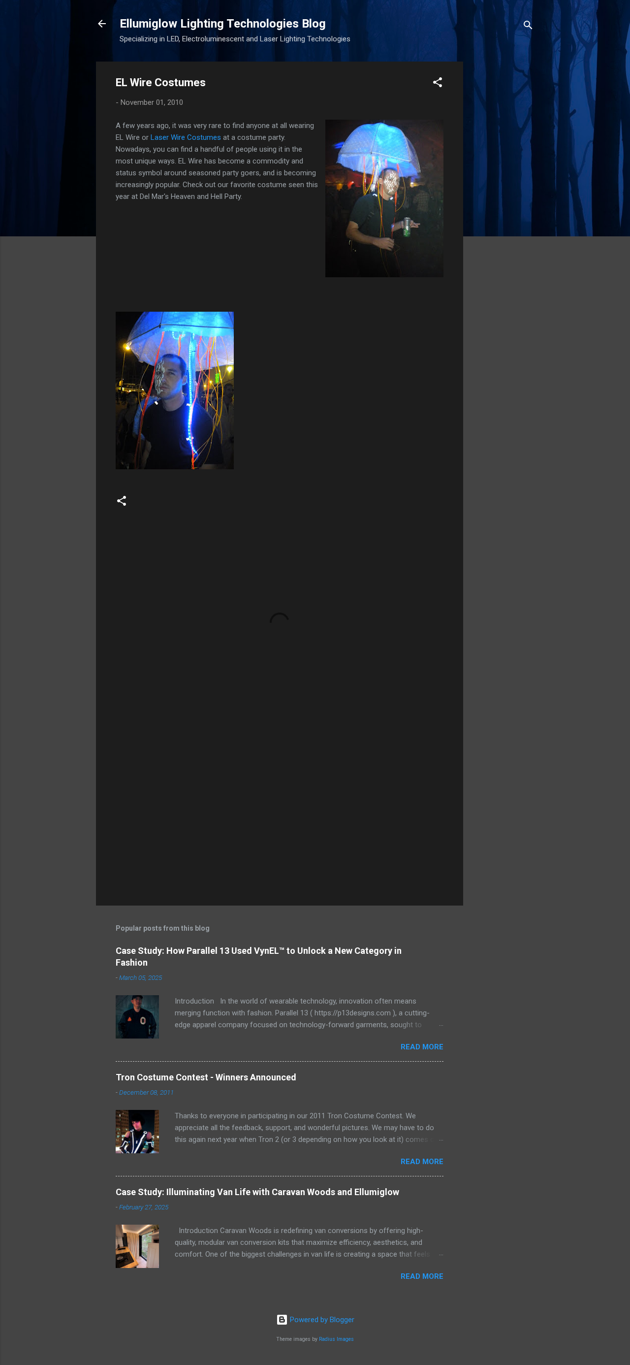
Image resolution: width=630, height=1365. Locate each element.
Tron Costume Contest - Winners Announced (206, 1077)
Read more (422, 1046)
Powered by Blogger (321, 1319)
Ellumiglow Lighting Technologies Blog (223, 24)
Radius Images (336, 1339)
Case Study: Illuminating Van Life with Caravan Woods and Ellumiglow (257, 1192)
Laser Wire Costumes (186, 137)
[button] (437, 84)
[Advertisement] (502, 209)
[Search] (528, 27)
